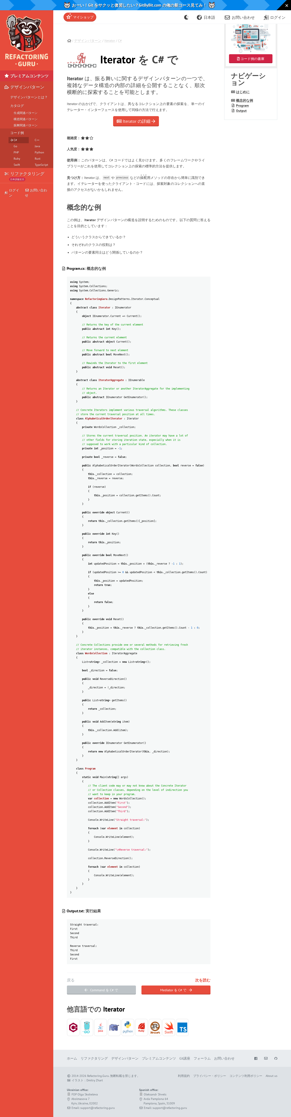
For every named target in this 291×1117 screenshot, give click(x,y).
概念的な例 (244, 100)
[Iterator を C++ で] (73, 1027)
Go (15, 146)
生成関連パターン (25, 113)
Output (241, 110)
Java (37, 146)
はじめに (243, 92)
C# (120, 40)
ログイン (14, 192)
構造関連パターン (25, 119)
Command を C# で (103, 990)
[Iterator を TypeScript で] (182, 1027)
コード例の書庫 (252, 59)
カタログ (17, 106)
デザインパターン (87, 40)
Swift (17, 165)
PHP (16, 152)
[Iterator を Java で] (100, 1027)
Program (242, 105)
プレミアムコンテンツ (29, 75)
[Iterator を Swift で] (168, 1027)
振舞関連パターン (25, 125)
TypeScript (41, 165)
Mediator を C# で (173, 990)
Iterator (109, 40)
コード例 (17, 133)
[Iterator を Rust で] (155, 1027)
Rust (37, 159)
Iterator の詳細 (136, 121)
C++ (37, 140)
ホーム (72, 1058)
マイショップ (83, 17)
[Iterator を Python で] (127, 1027)
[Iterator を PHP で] (114, 1027)
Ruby (17, 159)
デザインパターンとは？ (29, 97)
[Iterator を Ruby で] (141, 1027)
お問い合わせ (36, 192)
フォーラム (202, 1058)
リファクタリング (26, 175)
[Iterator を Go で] (87, 1027)
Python (39, 152)
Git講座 (184, 1058)
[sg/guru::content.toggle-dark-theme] (186, 17)
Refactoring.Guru (98, 1076)
